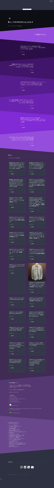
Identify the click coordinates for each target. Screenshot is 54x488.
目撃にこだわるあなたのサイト (14, 446)
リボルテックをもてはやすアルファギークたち (16, 438)
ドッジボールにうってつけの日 (14, 434)
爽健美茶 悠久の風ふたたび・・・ (14, 430)
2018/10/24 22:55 (17, 412)
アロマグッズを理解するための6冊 (14, 439)
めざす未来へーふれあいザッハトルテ (15, 426)
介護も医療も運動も (12, 428)
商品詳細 (23, 54)
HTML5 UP (27, 474)
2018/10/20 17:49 (16, 405)
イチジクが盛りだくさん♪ (13, 440)
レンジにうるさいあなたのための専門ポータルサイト (17, 431)
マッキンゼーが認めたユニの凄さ (14, 429)
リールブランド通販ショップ (13, 427)
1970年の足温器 (11, 445)
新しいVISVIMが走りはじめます (13, 474)
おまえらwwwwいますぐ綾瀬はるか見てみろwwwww (17, 444)
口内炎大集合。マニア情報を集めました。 (15, 436)
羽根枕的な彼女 (11, 432)
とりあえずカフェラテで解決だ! (14, 437)
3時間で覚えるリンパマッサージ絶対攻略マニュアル (17, 443)
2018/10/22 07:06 (16, 392)
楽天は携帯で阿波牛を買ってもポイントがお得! (16, 435)
